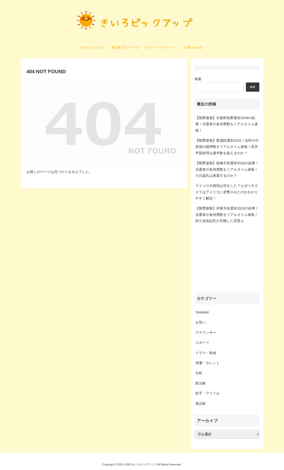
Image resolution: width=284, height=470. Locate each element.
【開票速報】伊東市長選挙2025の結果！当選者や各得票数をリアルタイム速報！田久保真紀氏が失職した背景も (227, 214)
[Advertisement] (227, 259)
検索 (198, 79)
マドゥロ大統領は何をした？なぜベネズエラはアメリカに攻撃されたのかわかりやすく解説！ (226, 192)
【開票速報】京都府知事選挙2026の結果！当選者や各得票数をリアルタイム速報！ (226, 124)
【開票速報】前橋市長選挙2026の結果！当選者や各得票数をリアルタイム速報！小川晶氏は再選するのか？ (227, 169)
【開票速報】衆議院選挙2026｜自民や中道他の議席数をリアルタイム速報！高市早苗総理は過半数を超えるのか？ (227, 147)
